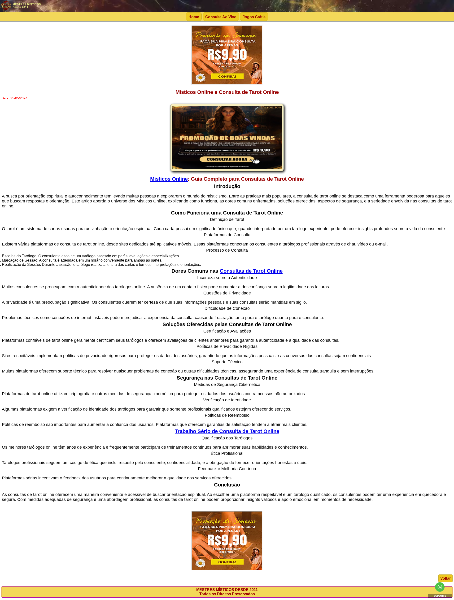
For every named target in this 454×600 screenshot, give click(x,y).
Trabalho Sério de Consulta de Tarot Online (227, 431)
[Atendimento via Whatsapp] (440, 590)
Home (193, 17)
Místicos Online (169, 179)
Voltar (445, 578)
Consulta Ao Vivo (220, 17)
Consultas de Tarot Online (251, 271)
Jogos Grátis (254, 17)
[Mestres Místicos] (21, 11)
